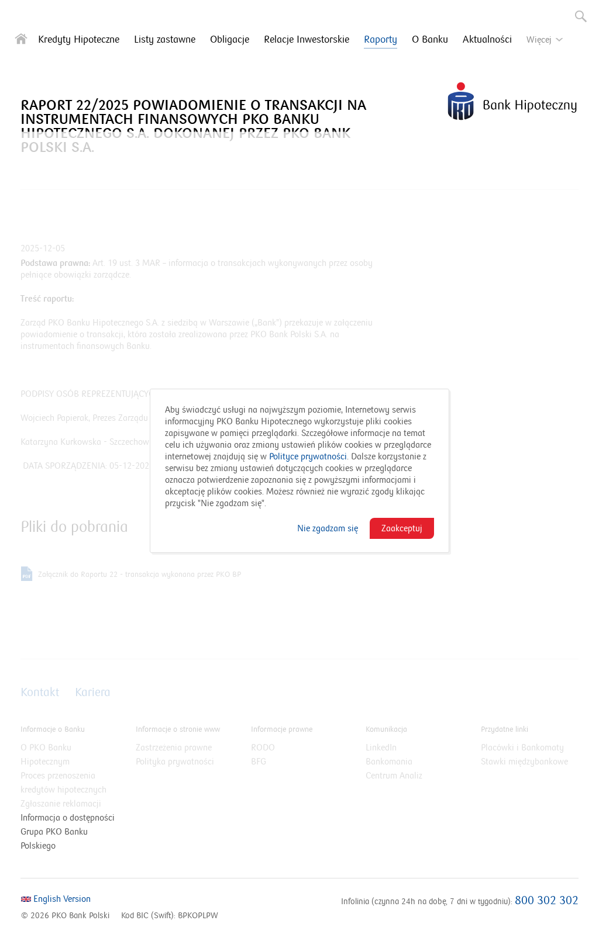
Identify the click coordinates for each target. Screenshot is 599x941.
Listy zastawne (164, 40)
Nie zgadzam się (327, 528)
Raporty (380, 40)
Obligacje (229, 40)
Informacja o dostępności (67, 817)
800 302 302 (547, 901)
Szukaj (576, 11)
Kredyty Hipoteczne (78, 40)
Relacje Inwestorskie (306, 40)
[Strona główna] (21, 41)
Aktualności (487, 40)
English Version (61, 899)
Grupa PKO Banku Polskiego (54, 838)
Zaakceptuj (401, 528)
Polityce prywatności (307, 456)
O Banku (430, 40)
